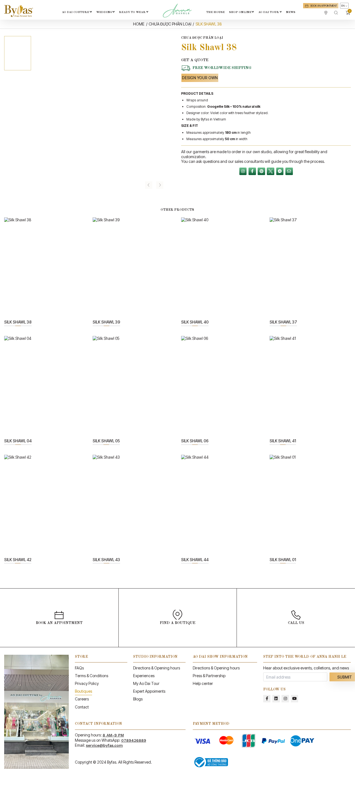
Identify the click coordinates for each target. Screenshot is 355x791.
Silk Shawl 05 (106, 440)
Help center (203, 683)
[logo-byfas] (18, 11)
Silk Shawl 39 (106, 322)
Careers (82, 699)
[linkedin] (276, 698)
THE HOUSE (215, 12)
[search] (336, 13)
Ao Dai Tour (268, 12)
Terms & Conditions (91, 675)
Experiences (143, 675)
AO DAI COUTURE (75, 12)
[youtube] (294, 698)
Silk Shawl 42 (17, 559)
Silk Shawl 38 (18, 322)
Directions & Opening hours (156, 668)
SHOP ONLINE (240, 12)
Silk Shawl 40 (195, 322)
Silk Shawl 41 (283, 440)
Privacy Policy (87, 683)
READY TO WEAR (132, 12)
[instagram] (285, 698)
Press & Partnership (209, 675)
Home (138, 24)
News (290, 12)
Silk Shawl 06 (195, 440)
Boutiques (83, 691)
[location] (325, 12)
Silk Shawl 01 (283, 559)
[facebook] (267, 698)
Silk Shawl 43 (106, 559)
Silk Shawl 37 (283, 322)
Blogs (138, 699)
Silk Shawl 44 (195, 559)
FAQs (79, 668)
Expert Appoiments (149, 691)
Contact (82, 707)
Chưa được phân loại (170, 24)
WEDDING (104, 12)
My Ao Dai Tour (146, 683)
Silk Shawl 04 (18, 440)
